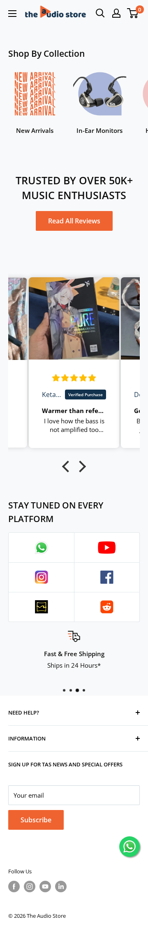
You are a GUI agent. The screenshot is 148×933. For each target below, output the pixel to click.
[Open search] (100, 13)
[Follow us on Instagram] (29, 886)
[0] (133, 13)
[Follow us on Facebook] (14, 886)
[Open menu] (12, 13)
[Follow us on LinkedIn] (61, 886)
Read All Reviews (74, 220)
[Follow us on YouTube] (45, 886)
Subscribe (36, 819)
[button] (68, 466)
